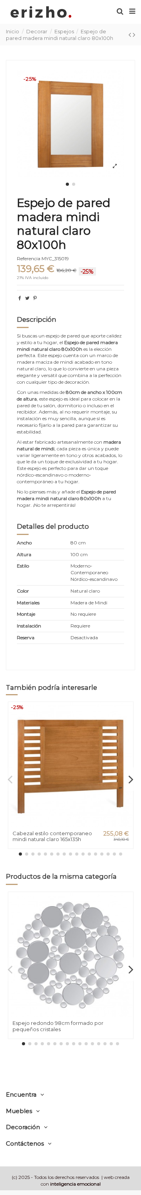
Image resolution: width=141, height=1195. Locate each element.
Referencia (28, 258)
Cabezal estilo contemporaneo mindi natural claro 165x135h (52, 836)
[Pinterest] (35, 298)
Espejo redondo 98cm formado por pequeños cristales (58, 1026)
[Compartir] (19, 298)
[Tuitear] (27, 298)
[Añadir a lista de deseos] (127, 713)
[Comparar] (127, 726)
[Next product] (134, 35)
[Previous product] (130, 35)
